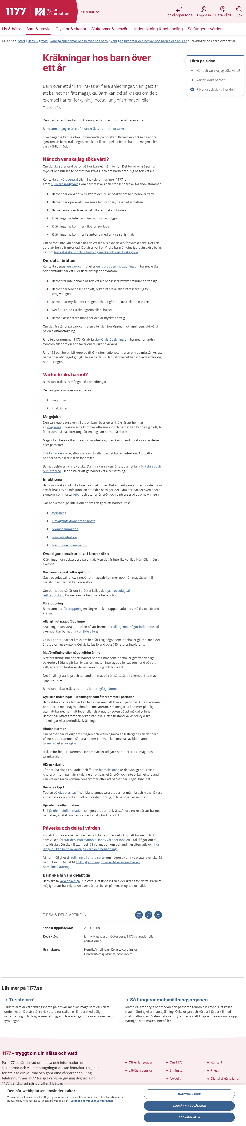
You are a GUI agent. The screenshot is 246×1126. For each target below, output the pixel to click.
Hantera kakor (189, 1094)
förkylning (59, 513)
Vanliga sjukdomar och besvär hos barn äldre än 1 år (149, 41)
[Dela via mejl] (139, 915)
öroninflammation (65, 529)
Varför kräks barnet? (211, 80)
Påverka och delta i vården (215, 89)
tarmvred (50, 743)
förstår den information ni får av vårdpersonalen (94, 840)
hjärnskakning (109, 770)
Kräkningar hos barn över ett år (212, 41)
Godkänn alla (189, 1117)
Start (21, 41)
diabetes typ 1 (68, 792)
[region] (123, 1105)
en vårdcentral (67, 179)
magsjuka (54, 427)
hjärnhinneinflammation (69, 545)
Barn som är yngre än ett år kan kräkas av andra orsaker (83, 129)
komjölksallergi (88, 631)
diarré (123, 432)
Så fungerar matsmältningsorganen (169, 1000)
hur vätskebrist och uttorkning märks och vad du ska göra (96, 252)
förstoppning (72, 609)
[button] (158, 915)
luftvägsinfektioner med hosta (73, 521)
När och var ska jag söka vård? (218, 70)
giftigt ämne (108, 689)
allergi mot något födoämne (133, 627)
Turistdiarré (21, 1000)
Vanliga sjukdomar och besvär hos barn (79, 41)
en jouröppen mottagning (115, 266)
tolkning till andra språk (88, 857)
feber (77, 494)
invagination (73, 743)
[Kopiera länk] (148, 915)
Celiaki (47, 640)
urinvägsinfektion (64, 537)
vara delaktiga (70, 881)
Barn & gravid (38, 41)
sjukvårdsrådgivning (65, 184)
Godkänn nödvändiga (189, 1106)
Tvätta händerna (55, 453)
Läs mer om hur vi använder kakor (92, 1100)
